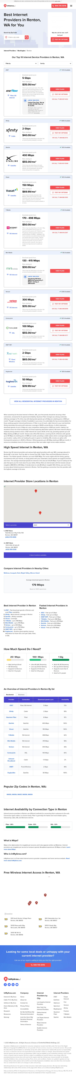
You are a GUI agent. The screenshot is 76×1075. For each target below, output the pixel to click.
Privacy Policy (24, 1006)
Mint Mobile (9, 623)
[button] (40, 513)
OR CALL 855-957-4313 (60, 99)
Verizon (7, 625)
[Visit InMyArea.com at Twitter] (9, 984)
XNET (11, 767)
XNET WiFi (8, 629)
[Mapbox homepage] (8, 914)
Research (7, 1011)
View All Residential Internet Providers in (38, 401)
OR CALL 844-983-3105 (60, 197)
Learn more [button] (58, 1)
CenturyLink (9, 627)
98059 (30, 794)
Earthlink (56, 1000)
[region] (38, 896)
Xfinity (7, 614)
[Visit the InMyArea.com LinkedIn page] (13, 984)
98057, (20, 794)
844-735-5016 (60, 6)
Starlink (7, 617)
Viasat (7, 619)
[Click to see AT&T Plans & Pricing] (12, 91)
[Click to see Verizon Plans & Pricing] (12, 301)
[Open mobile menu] (71, 6)
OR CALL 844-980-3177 (60, 335)
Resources (7, 1014)
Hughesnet (9, 631)
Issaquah (13, 573)
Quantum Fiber (11, 717)
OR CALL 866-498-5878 (60, 309)
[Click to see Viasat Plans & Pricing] (12, 190)
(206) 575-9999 (10, 537)
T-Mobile (8, 621)
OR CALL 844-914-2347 (60, 232)
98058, (25, 794)
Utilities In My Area (10, 1003)
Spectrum (57, 1006)
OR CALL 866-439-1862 (60, 359)
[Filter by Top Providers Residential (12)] (21, 63)
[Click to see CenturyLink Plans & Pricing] (12, 328)
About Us (23, 1000)
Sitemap (6, 1017)
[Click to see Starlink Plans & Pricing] (12, 158)
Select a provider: (11, 525)
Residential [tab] (10, 695)
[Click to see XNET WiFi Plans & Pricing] (12, 353)
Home (22, 997)
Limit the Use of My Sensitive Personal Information (26, 1019)
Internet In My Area (10, 997)
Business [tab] (21, 695)
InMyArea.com (13, 1043)
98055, (9, 794)
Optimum (57, 1003)
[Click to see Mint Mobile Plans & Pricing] (12, 269)
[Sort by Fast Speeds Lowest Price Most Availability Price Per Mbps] (55, 63)
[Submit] (27, 37)
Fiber (10, 612)
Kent (18, 573)
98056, (14, 794)
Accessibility (24, 1009)
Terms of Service (25, 1024)
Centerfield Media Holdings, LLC (49, 1043)
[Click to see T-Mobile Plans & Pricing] (12, 228)
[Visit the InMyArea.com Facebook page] (5, 984)
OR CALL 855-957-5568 (60, 163)
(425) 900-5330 (11, 549)
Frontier (66, 1011)
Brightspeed (58, 1009)
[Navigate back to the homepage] (9, 6)
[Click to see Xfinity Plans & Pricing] (12, 130)
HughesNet (11, 773)
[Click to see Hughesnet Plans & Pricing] (12, 381)
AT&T (7, 610)
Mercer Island (34, 573)
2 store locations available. (38, 555)
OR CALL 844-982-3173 (60, 138)
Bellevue (7, 573)
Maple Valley (25, 573)
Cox (65, 1002)
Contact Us (24, 1003)
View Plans (60, 89)
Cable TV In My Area (10, 1000)
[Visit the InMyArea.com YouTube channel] (16, 984)
